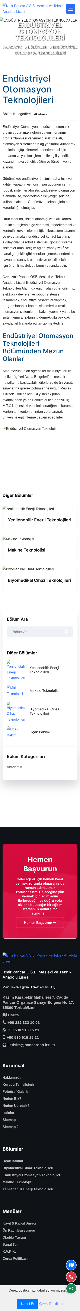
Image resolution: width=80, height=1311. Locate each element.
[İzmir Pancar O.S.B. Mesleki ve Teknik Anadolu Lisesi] (33, 8)
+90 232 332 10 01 (23, 1022)
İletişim (8, 1113)
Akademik (14, 767)
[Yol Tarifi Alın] (71, 1265)
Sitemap (9, 1120)
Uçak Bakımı (40, 732)
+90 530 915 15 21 (22, 1030)
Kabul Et (27, 1304)
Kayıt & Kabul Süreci (19, 1223)
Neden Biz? (12, 1098)
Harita (13, 1015)
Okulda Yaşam (14, 1237)
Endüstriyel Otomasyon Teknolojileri (32, 1175)
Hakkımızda (12, 1077)
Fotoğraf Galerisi (16, 1091)
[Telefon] (71, 1276)
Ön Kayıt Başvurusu (19, 1230)
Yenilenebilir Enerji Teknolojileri (39, 519)
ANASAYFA (12, 47)
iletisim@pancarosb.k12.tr (30, 1045)
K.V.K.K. (9, 1251)
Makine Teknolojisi (26, 550)
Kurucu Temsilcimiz (18, 1084)
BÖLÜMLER (37, 47)
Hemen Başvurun (38, 923)
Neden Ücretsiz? (16, 1106)
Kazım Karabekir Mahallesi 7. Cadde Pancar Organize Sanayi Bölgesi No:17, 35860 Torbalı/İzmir (38, 1002)
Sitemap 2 (11, 1127)
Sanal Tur (10, 1244)
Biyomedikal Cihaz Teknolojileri (39, 580)
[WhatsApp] (71, 1288)
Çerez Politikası (15, 1258)
